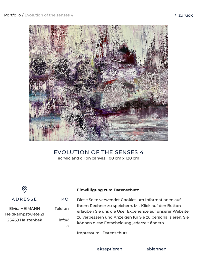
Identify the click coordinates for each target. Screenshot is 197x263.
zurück (184, 15)
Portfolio (12, 15)
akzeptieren (109, 249)
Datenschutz (115, 232)
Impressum (88, 232)
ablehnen (156, 249)
